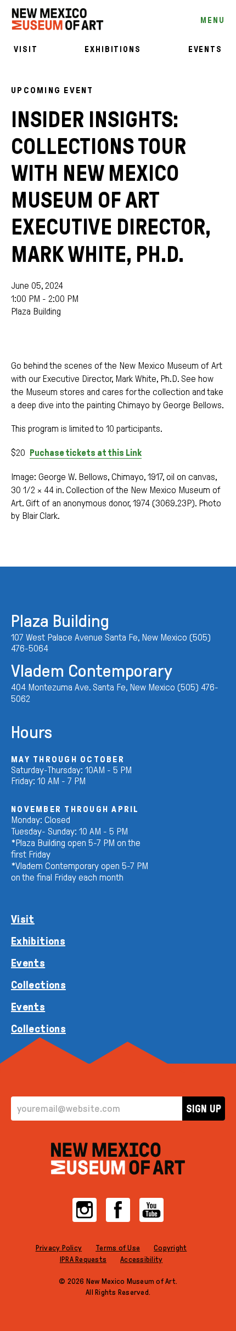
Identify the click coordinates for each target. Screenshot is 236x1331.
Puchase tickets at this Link (86, 453)
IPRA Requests (83, 1259)
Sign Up (203, 1109)
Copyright (170, 1248)
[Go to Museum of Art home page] (118, 1158)
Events (205, 49)
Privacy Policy (59, 1248)
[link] (57, 19)
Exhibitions (113, 49)
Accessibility (141, 1259)
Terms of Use (117, 1248)
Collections (38, 985)
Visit (25, 49)
